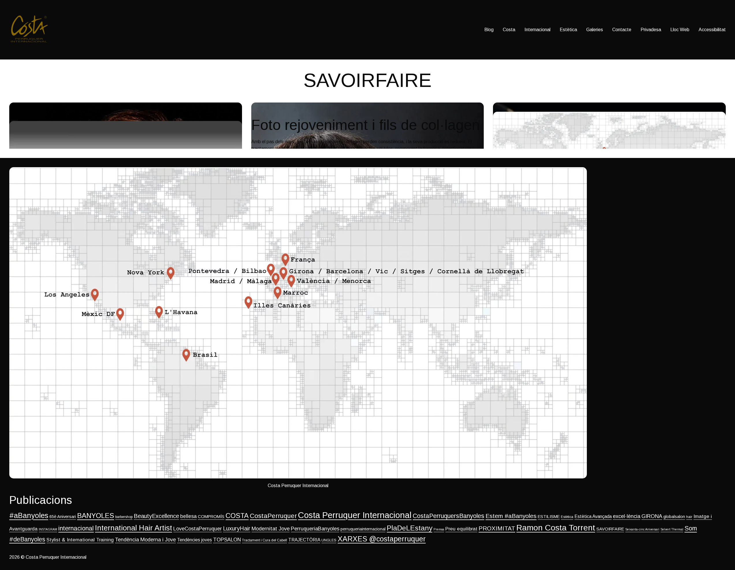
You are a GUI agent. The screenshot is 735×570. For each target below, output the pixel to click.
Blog (489, 29)
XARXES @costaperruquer (382, 539)
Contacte (621, 29)
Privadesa (651, 29)
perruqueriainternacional (363, 529)
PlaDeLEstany (409, 528)
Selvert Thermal (671, 529)
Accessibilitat (712, 29)
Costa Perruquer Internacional (355, 515)
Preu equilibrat (461, 529)
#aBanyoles (28, 515)
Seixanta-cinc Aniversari (642, 529)
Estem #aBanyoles (511, 516)
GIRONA (651, 516)
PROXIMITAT (497, 528)
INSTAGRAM (48, 529)
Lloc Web (679, 29)
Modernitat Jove (271, 529)
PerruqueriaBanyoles (315, 529)
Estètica (568, 29)
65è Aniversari (62, 516)
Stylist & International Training (80, 540)
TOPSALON (227, 540)
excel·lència (626, 516)
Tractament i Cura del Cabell (264, 540)
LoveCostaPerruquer (197, 529)
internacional (76, 528)
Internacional (537, 29)
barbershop (124, 517)
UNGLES (328, 540)
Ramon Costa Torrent (555, 527)
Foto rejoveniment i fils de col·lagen (287, 115)
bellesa (188, 516)
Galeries (594, 29)
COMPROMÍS (211, 516)
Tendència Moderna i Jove (145, 540)
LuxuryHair (236, 528)
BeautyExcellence (156, 516)
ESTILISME (549, 516)
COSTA (237, 515)
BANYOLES (95, 515)
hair (689, 517)
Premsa (438, 529)
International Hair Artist (133, 528)
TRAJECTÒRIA (304, 539)
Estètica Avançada (593, 516)
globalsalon (674, 516)
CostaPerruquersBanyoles (448, 516)
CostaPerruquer (273, 515)
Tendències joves (194, 539)
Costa (509, 29)
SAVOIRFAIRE (610, 529)
